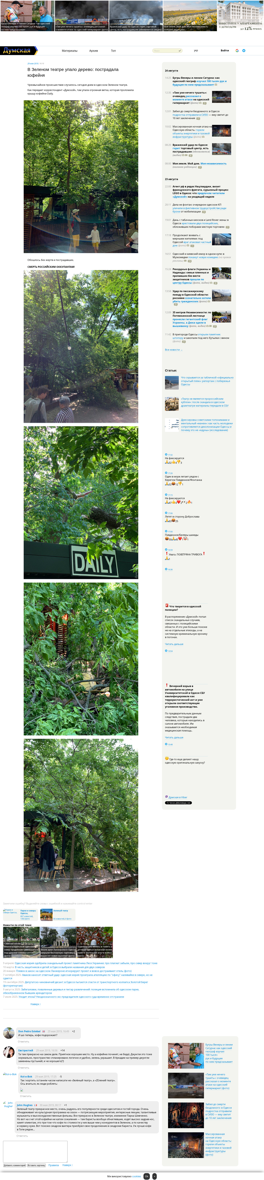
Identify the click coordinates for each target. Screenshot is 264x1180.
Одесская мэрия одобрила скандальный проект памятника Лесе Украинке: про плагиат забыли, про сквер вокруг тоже (86, 963)
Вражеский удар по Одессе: (190, 145)
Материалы (69, 50)
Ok (146, 1176)
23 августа (171, 179)
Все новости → (174, 349)
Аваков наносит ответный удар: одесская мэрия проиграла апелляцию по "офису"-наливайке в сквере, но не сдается (77, 976)
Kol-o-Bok (26, 1076)
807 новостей (26, 916)
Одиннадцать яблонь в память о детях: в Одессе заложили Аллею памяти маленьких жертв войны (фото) (94, 951)
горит (176, 148)
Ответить (23, 1041)
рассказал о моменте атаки (187, 97)
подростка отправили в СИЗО (190, 114)
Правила (53, 1165)
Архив (93, 50)
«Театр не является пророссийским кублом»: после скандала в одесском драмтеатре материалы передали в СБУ (205, 402)
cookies (136, 1176)
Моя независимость (214, 163)
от (190, 211)
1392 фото (25, 918)
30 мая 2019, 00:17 (50, 1105)
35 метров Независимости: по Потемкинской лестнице (192, 314)
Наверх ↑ (36, 1004)
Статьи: (171, 370)
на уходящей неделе (200, 196)
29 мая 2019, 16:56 (46, 1050)
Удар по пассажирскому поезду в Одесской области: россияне (191, 294)
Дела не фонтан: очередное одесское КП (197, 204)
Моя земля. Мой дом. (187, 163)
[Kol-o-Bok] (10, 1074)
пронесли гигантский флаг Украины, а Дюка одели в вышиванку (190, 323)
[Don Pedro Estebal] (9, 1038)
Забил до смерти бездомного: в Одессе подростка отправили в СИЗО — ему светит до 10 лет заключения (218, 1111)
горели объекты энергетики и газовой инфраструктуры (191, 133)
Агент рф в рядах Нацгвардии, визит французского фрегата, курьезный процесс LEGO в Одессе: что (200, 190)
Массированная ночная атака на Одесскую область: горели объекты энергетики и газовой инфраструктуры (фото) (218, 1144)
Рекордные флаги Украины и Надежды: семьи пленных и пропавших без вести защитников (192, 274)
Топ (113, 50)
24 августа (171, 70)
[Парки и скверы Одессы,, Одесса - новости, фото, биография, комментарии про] (11, 912)
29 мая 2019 (33, 63)
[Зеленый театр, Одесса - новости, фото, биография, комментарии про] (46, 920)
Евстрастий (25, 1050)
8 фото (68, 918)
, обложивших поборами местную (198, 225)
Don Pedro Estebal (29, 1031)
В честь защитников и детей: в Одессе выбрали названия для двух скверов (60, 967)
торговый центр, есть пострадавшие (191, 152)
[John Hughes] (8, 1106)
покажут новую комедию (203, 257)
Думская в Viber (178, 797)
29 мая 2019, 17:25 (46, 1076)
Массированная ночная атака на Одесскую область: (192, 128)
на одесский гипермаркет (191, 101)
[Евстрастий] (9, 1057)
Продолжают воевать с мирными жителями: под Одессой (188, 239)
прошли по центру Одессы (188, 281)
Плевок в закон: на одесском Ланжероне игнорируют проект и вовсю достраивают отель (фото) (74, 971)
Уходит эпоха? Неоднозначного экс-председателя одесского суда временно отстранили (71, 996)
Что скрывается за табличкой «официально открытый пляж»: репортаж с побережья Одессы (207, 381)
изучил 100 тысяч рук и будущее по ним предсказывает (200, 82)
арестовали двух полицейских (200, 223)
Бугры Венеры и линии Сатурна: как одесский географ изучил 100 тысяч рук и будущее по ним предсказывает (25, 26)
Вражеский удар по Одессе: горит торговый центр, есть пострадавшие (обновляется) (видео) (135, 28)
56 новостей (58, 918)
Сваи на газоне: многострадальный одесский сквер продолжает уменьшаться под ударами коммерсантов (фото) (21, 949)
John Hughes (25, 1105)
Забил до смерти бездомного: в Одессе (196, 111)
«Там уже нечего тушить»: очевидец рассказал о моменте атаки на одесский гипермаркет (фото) (82, 28)
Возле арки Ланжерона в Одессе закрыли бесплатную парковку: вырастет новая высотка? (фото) (58, 952)
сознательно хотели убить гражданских (192, 299)
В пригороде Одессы (185, 334)
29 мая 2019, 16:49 (58, 1031)
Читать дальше (174, 644)
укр (196, 50)
